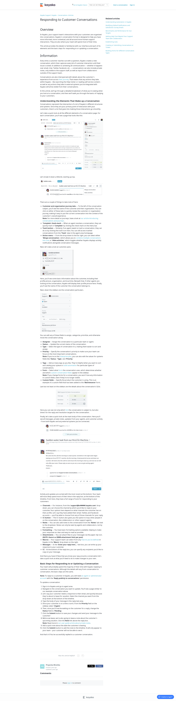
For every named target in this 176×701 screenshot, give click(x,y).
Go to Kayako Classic (80, 5)
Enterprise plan (66, 356)
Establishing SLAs (112, 42)
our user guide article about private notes (74, 623)
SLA (66, 410)
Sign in (132, 5)
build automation (70, 365)
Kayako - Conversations (60, 15)
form (60, 370)
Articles (71, 15)
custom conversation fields (61, 373)
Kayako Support (45, 15)
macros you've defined (90, 540)
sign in (69, 683)
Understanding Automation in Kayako (118, 22)
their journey (64, 79)
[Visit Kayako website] (88, 697)
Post (92, 666)
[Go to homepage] (47, 5)
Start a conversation (120, 5)
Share (100, 666)
